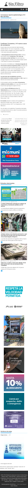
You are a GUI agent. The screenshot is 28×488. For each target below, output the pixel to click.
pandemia (6, 114)
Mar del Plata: (6, 121)
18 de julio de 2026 (5, 261)
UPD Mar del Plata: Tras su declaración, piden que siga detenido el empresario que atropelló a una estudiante (21, 121)
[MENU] (27, 9)
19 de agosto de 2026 (6, 201)
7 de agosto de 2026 (6, 232)
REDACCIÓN (14, 19)
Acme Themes (14, 485)
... (1, 211)
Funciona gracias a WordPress (8, 484)
